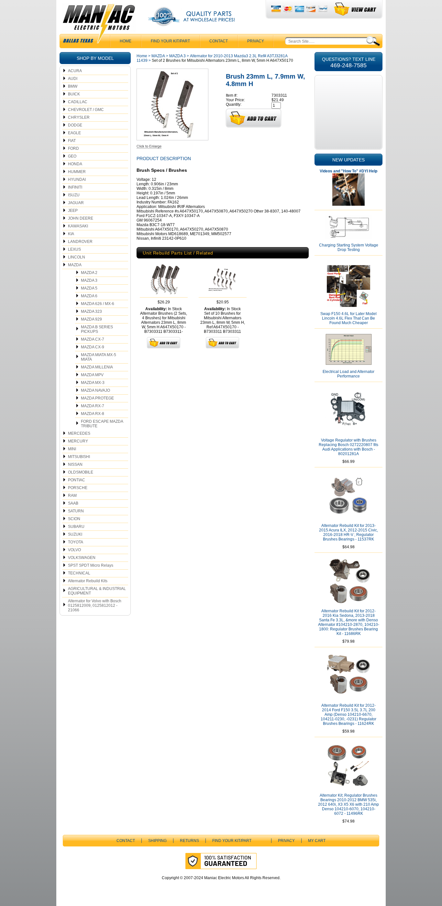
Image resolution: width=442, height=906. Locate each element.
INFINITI (75, 187)
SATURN (76, 511)
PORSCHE (77, 488)
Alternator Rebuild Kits (87, 581)
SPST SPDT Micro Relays (90, 565)
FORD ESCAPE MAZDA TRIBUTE (102, 423)
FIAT (72, 140)
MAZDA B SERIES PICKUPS (97, 329)
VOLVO (74, 550)
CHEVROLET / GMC (86, 109)
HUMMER (77, 171)
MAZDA (75, 265)
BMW (72, 86)
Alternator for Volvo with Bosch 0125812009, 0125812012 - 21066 (94, 605)
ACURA (75, 71)
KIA (71, 234)
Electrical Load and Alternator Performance (348, 373)
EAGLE (74, 133)
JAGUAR (76, 203)
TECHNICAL (79, 573)
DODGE (75, 125)
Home (142, 56)
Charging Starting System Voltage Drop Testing (348, 247)
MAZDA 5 (89, 288)
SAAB (73, 503)
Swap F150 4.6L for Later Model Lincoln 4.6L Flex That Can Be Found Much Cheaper (348, 318)
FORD (73, 148)
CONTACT (218, 41)
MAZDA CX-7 (92, 339)
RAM (72, 495)
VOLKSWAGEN (81, 557)
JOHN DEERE (80, 218)
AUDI (72, 78)
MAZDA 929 (91, 319)
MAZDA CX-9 (92, 347)
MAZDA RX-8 (92, 413)
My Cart (317, 840)
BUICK (74, 94)
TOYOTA (75, 542)
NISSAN (75, 464)
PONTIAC (76, 480)
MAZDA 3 (89, 280)
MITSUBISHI (79, 456)
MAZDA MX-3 (93, 382)
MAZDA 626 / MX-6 (97, 303)
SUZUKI (75, 534)
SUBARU (76, 526)
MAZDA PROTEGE (97, 398)
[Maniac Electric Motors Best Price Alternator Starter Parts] (98, 25)
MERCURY (78, 441)
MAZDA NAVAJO (95, 390)
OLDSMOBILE (80, 472)
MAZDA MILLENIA (97, 367)
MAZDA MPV (92, 375)
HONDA (75, 164)
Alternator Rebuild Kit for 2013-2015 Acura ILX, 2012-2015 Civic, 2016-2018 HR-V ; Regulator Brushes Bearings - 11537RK (348, 532)
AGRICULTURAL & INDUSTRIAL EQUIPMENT (97, 590)
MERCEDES (79, 433)
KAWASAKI (78, 226)
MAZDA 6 (89, 296)
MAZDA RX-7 (92, 406)
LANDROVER (80, 241)
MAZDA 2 (89, 272)
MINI (72, 449)
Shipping (157, 840)
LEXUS (74, 249)
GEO (72, 156)
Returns (189, 840)
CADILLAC (77, 102)
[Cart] (355, 9)
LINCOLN (76, 257)
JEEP (73, 210)
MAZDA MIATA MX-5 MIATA (98, 357)
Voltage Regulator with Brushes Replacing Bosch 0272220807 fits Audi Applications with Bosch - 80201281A (348, 447)
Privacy (255, 41)
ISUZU (74, 195)
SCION (74, 519)
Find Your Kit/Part (170, 41)
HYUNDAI (77, 179)
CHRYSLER (79, 117)
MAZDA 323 (91, 311)
